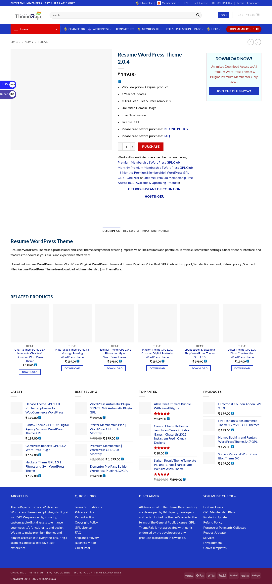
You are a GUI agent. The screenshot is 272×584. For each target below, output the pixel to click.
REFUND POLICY (222, 3)
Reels (169, 29)
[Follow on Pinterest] (43, 557)
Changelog (146, 3)
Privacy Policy (84, 512)
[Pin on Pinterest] (150, 207)
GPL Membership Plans (219, 512)
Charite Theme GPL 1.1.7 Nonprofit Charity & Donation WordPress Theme (30, 355)
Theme (43, 42)
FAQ (186, 3)
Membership (169, 3)
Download (30, 372)
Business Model (86, 542)
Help (214, 29)
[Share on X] (128, 207)
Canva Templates (215, 548)
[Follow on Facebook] (14, 557)
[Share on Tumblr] (164, 207)
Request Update (214, 532)
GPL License (201, 3)
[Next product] (251, 42)
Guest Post (82, 548)
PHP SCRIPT (184, 29)
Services (208, 537)
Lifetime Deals (213, 507)
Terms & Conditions (248, 3)
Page (197, 29)
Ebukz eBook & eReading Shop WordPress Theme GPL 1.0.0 (200, 353)
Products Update (215, 517)
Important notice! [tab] (155, 230)
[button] (223, 15)
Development (212, 542)
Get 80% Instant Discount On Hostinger (154, 192)
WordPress (101, 29)
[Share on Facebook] (121, 207)
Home (15, 42)
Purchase (151, 146)
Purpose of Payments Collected (224, 527)
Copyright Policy (86, 522)
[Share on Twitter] (135, 207)
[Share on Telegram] (171, 207)
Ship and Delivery (87, 537)
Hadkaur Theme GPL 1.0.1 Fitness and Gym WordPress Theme (115, 353)
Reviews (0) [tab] (131, 230)
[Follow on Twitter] (28, 557)
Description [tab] (111, 230)
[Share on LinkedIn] (157, 207)
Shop (29, 42)
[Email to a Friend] (142, 207)
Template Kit (125, 29)
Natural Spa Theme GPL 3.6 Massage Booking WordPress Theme (72, 353)
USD (8, 84)
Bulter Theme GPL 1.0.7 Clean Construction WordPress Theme (242, 353)
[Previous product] (258, 42)
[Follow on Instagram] (21, 557)
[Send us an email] (263, 5)
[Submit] (198, 15)
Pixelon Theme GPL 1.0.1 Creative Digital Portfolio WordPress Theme (157, 353)
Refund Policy (84, 517)
